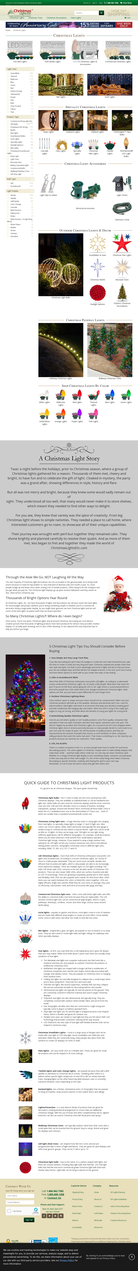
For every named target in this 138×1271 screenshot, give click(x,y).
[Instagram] (60, 1216)
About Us (86, 3)
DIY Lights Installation (119, 1199)
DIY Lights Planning (118, 1192)
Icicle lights (43, 912)
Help (100, 3)
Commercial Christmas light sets (54, 894)
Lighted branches (46, 1107)
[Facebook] (44, 1216)
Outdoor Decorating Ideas (121, 1213)
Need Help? (76, 1213)
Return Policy (77, 1206)
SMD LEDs (70, 872)
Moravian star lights (56, 960)
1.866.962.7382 (55, 1191)
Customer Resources (118, 1220)
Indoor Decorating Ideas (120, 1206)
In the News (98, 1213)
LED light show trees (48, 1143)
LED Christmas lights (48, 856)
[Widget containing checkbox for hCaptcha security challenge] (23, 1211)
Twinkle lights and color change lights (57, 1071)
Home (8, 30)
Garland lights (45, 1089)
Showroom (98, 1227)
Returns (75, 1220)
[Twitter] (49, 1216)
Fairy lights (43, 1050)
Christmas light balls (48, 1162)
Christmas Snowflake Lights (52, 1032)
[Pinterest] (55, 1216)
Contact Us (54, 1198)
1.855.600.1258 (55, 1194)
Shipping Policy (78, 1192)
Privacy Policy (77, 1199)
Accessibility (77, 1227)
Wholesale (98, 1220)
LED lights (100, 681)
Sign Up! (29, 1220)
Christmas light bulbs (49, 798)
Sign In (94, 3)
